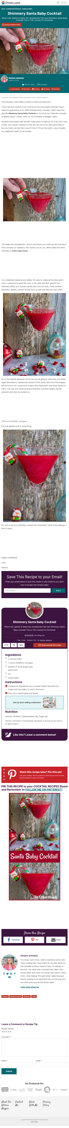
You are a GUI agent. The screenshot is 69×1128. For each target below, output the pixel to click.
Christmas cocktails (15, 996)
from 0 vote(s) (30, 84)
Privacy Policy (47, 1103)
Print (6, 645)
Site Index (5, 996)
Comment (6, 1037)
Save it (58, 590)
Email (39, 1061)
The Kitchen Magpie (11, 2)
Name (4, 1061)
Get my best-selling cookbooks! (27, 702)
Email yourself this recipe (12, 24)
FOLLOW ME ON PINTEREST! (43, 789)
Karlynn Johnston (16, 78)
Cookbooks (57, 89)
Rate (21, 645)
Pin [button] (14, 645)
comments (43, 84)
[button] (25, 635)
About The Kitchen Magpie (6, 1105)
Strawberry (27, 996)
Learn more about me (29, 987)
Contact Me (19, 1103)
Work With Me (33, 1103)
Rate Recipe (46, 89)
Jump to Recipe (16, 89)
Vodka (34, 996)
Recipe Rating (7, 1029)
